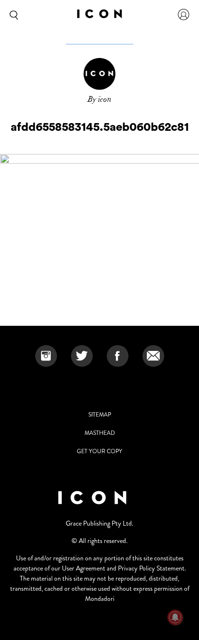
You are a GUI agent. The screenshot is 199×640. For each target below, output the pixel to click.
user (183, 14)
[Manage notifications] (175, 617)
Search (12, 14)
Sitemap (99, 414)
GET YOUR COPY (99, 451)
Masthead (100, 433)
